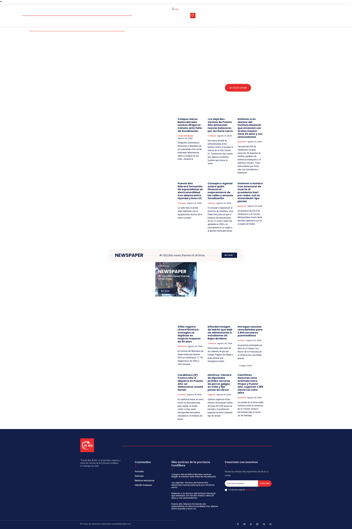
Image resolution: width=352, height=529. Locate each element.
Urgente (211, 395)
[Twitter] (264, 524)
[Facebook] (237, 524)
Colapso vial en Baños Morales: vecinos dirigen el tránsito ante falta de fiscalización (190, 125)
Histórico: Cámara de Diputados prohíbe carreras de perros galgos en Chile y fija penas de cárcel (219, 382)
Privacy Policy (250, 490)
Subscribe (265, 483)
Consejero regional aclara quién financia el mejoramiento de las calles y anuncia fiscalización (220, 191)
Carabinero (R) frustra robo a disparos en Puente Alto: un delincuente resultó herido (190, 382)
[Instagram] (244, 524)
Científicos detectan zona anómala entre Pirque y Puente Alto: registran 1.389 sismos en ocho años (250, 384)
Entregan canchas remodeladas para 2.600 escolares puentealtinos (250, 331)
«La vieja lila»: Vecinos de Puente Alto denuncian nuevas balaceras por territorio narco (220, 125)
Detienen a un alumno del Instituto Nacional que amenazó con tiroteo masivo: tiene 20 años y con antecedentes (250, 128)
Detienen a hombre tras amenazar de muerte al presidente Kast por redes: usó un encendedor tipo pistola (250, 192)
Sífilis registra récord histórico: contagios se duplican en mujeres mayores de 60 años (189, 334)
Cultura (211, 203)
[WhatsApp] (270, 524)
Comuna (212, 136)
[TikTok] (251, 524)
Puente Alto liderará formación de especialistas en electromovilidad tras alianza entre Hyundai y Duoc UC (190, 191)
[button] (254, 9)
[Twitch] (257, 524)
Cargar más (245, 365)
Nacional (242, 142)
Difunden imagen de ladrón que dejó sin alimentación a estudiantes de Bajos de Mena (220, 332)
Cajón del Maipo (185, 136)
